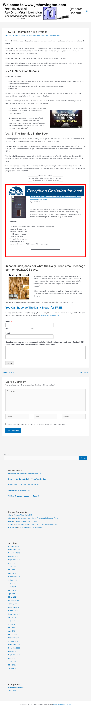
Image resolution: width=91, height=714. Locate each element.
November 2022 (14, 648)
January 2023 (13, 641)
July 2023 (11, 621)
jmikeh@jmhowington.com (50, 315)
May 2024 (12, 590)
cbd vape (11, 518)
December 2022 (14, 644)
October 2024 (13, 580)
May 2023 (12, 627)
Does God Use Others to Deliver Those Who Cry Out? (27, 479)
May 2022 (12, 665)
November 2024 (14, 577)
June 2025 (12, 566)
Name (8, 321)
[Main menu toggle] (86, 11)
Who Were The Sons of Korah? (19, 490)
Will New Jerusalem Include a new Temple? (23, 496)
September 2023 (14, 614)
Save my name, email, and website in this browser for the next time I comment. (36, 424)
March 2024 (12, 597)
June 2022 (12, 661)
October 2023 (13, 611)
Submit (9, 363)
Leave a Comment (12, 35)
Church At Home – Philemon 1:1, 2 (32, 527)
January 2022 (13, 668)
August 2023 (13, 617)
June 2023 (12, 624)
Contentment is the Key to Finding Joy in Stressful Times (38, 518)
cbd (9, 515)
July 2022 (11, 658)
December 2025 (14, 549)
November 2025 (14, 553)
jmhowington (76, 11)
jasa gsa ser (12, 527)
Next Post (84, 372)
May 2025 (12, 570)
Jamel (10, 524)
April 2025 (12, 573)
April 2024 (12, 594)
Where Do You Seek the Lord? (26, 521)
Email (8, 333)
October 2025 (13, 556)
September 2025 (14, 560)
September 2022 (14, 655)
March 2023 (12, 634)
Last (32, 328)
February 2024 (13, 600)
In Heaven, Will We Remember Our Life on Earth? (25, 473)
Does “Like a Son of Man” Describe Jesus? (23, 485)
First (7, 328)
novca (10, 521)
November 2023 (14, 607)
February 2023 (13, 638)
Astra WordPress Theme (62, 704)
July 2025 (11, 563)
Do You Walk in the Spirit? (23, 515)
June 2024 (12, 587)
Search (6, 454)
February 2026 (13, 546)
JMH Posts (41, 35)
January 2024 (13, 604)
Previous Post (8, 372)
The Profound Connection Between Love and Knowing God (36, 524)
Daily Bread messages (28, 35)
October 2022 (13, 651)
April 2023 (12, 631)
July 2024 (11, 583)
